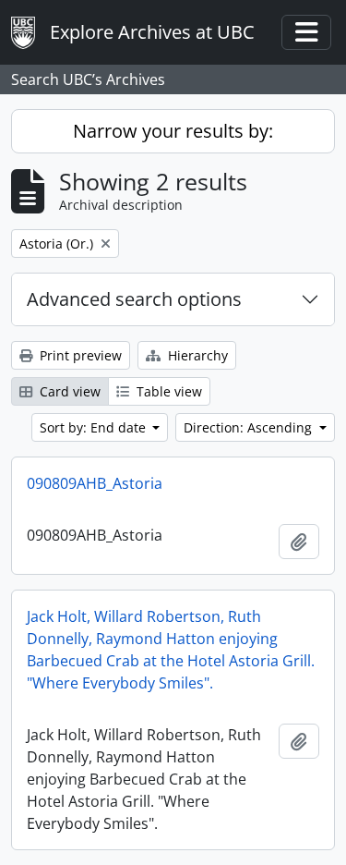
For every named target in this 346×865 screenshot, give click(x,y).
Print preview (79, 355)
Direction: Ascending (250, 427)
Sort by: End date (94, 427)
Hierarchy (196, 355)
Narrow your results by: (173, 130)
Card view (68, 391)
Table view (167, 391)
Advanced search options (134, 298)
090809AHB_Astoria (94, 483)
